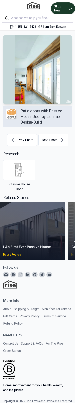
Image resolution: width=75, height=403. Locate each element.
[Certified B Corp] (9, 370)
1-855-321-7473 (25, 26)
